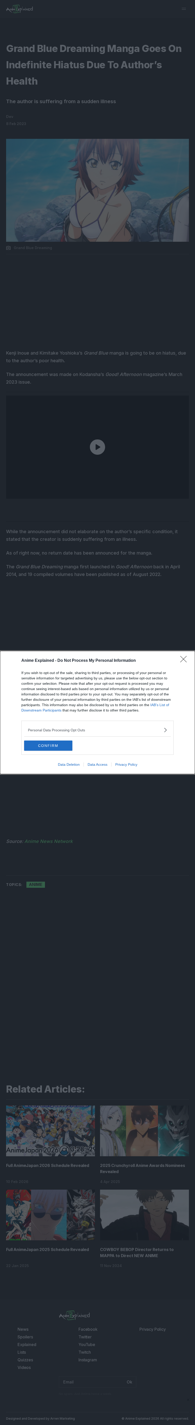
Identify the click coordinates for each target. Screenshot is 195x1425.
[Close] (185, 661)
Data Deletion (69, 764)
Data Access (97, 764)
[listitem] (97, 730)
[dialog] (97, 712)
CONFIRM (48, 746)
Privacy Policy (126, 764)
